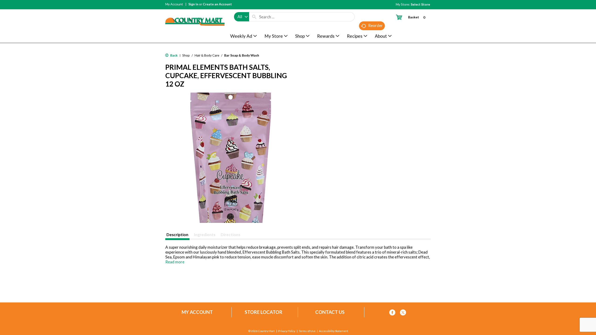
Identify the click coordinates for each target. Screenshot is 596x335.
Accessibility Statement (333, 331)
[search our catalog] (254, 16)
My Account (174, 4)
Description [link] (177, 234)
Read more (174, 261)
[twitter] (403, 313)
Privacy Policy (286, 331)
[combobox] (241, 16)
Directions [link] (230, 234)
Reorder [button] (375, 25)
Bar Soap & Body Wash (241, 55)
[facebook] (392, 313)
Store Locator (263, 312)
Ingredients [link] (204, 234)
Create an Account (217, 4)
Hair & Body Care (207, 55)
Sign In (193, 4)
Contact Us (330, 312)
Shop (186, 55)
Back (173, 55)
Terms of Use (307, 331)
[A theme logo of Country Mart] (195, 12)
